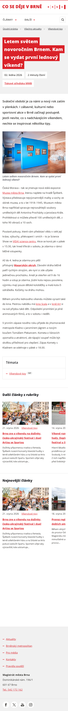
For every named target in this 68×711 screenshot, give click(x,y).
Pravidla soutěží (15, 666)
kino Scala (41, 304)
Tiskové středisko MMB (18, 83)
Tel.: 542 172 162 (13, 689)
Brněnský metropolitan (19, 645)
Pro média (12, 652)
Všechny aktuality (33, 28)
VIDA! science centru (24, 241)
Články (8, 19)
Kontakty (11, 659)
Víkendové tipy (55, 28)
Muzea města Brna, (13, 192)
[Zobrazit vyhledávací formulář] (63, 20)
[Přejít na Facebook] (6, 704)
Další (28, 19)
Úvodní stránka (10, 28)
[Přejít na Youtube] (22, 704)
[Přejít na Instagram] (30, 704)
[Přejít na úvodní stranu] (22, 9)
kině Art (56, 304)
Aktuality (11, 639)
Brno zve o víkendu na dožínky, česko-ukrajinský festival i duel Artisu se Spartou (21, 438)
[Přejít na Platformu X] (14, 704)
